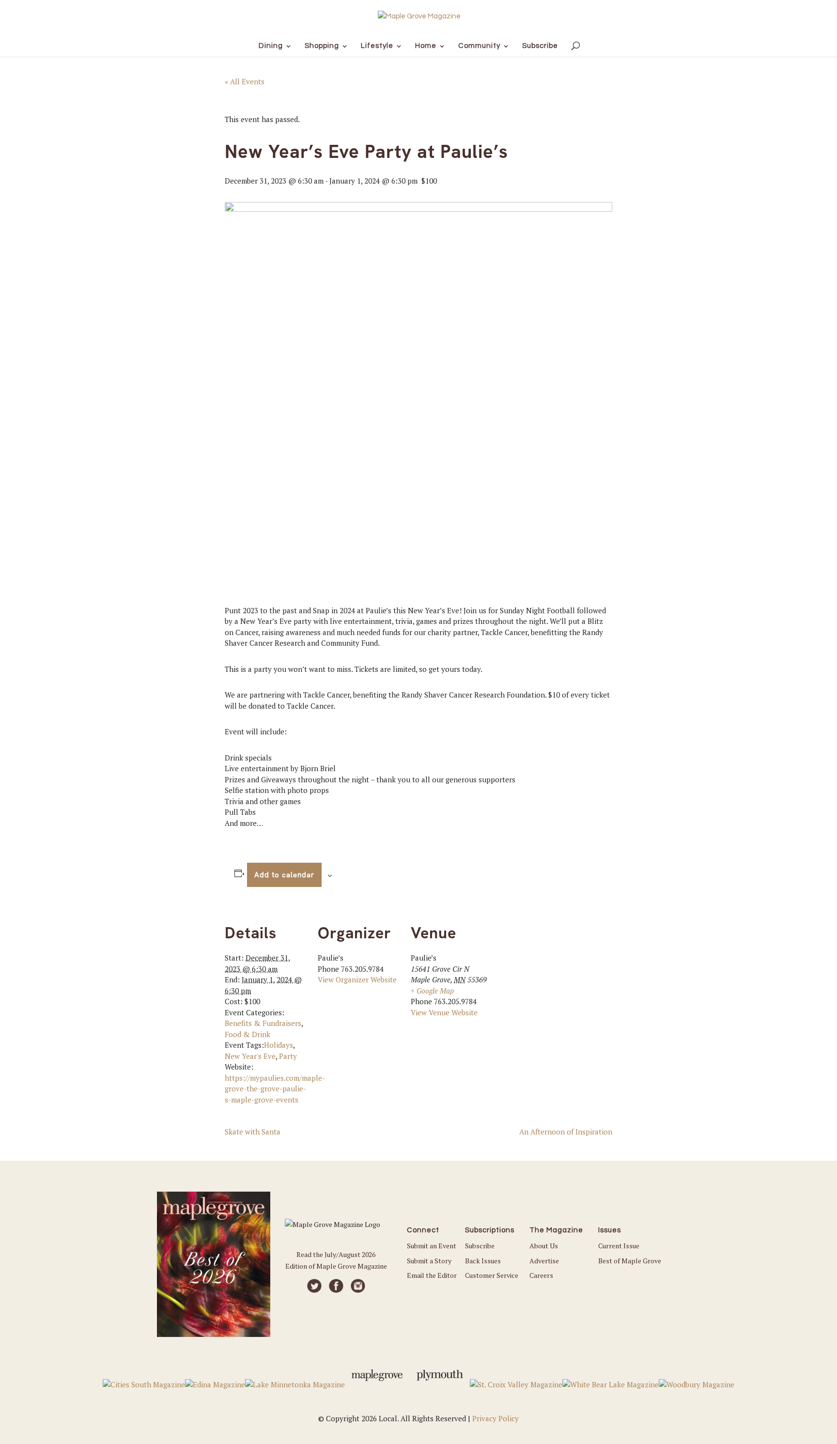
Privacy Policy (495, 1418)
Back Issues (483, 1260)
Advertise (544, 1260)
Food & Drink (247, 1034)
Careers (541, 1275)
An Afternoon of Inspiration (565, 1131)
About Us (543, 1245)
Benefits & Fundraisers (263, 1023)
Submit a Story (429, 1260)
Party (288, 1056)
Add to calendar (284, 875)
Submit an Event (431, 1245)
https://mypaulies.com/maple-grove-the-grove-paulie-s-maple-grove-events (275, 1088)
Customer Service (491, 1275)
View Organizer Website (357, 979)
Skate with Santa (252, 1131)
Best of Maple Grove (629, 1260)
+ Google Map (432, 990)
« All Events (244, 81)
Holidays (278, 1045)
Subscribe (480, 1245)
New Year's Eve (250, 1056)
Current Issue (618, 1245)
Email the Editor (432, 1275)
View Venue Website (444, 1012)
